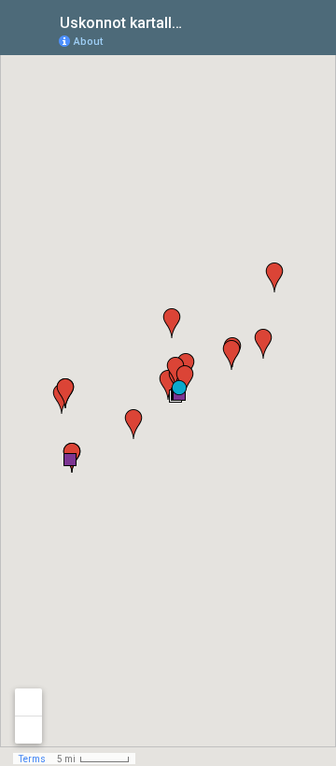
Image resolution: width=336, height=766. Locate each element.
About (88, 41)
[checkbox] (201, 21)
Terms (32, 759)
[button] (70, 459)
